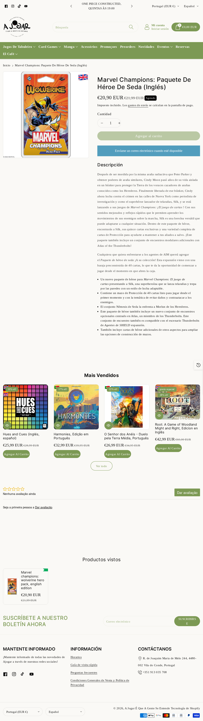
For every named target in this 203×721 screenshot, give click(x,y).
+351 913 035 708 (155, 672)
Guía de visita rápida (84, 664)
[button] (186, 27)
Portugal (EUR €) (17, 711)
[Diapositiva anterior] (71, 6)
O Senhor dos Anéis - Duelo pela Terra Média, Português (126, 436)
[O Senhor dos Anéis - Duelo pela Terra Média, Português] (126, 407)
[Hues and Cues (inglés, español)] (25, 407)
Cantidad (104, 114)
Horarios (76, 657)
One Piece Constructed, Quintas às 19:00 (102, 6)
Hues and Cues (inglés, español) (21, 436)
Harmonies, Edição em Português (71, 436)
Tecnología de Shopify (185, 708)
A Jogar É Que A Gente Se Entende (148, 708)
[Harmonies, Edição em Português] (76, 407)
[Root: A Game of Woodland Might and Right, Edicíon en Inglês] (177, 402)
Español (54, 711)
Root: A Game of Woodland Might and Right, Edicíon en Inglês (176, 428)
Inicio (7, 65)
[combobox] (95, 27)
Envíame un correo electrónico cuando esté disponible (148, 150)
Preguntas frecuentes (84, 672)
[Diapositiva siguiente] (131, 6)
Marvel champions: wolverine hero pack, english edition (32, 580)
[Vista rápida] (7, 425)
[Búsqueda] (131, 27)
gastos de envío (138, 105)
